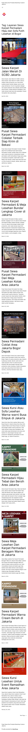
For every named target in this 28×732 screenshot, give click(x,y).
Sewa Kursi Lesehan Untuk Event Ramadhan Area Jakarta (13, 683)
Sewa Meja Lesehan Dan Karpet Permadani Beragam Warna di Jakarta (14, 548)
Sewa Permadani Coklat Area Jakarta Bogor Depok (13, 346)
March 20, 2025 (5, 306)
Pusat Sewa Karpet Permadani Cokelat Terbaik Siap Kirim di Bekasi (14, 137)
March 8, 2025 (5, 576)
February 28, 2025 (6, 709)
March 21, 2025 (5, 236)
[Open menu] (2, 7)
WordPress (15, 729)
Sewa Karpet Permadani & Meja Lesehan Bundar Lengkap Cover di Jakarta (14, 208)
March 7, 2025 (5, 642)
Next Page (23, 715)
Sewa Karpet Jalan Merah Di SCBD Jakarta (12, 71)
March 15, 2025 (5, 439)
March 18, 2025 (5, 373)
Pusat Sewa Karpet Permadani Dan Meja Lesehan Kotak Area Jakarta (14, 278)
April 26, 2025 (5, 96)
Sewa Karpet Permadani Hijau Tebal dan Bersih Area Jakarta (13, 479)
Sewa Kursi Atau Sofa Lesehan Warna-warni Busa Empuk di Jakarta (14, 413)
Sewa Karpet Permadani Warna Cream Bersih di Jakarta (14, 616)
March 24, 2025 (5, 166)
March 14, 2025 (5, 506)
